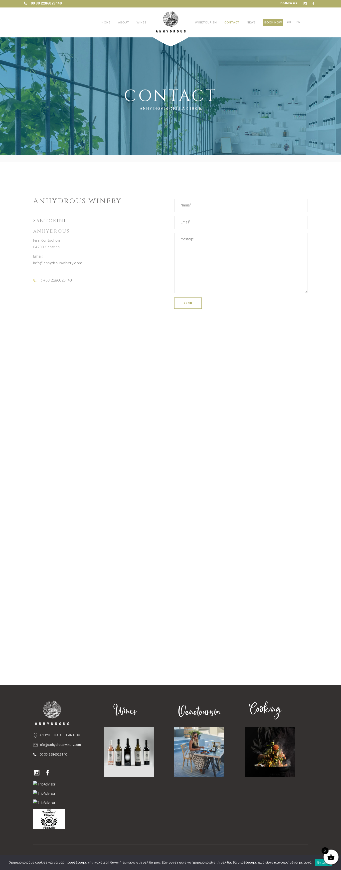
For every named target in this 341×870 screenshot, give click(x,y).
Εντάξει (323, 862)
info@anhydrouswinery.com (57, 263)
